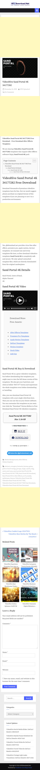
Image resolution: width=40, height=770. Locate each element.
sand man (9, 471)
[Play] (5, 308)
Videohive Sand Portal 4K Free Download (15, 485)
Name (5, 652)
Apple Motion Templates (19, 340)
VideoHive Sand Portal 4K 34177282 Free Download (18, 165)
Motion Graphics (16, 347)
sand (4, 471)
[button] (20, 300)
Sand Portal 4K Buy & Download (22, 172)
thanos (12, 478)
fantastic (20, 466)
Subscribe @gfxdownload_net (21, 453)
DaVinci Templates (17, 343)
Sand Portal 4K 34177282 (10, 473)
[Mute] (32, 308)
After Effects (23, 459)
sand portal (17, 471)
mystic (28, 469)
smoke (29, 476)
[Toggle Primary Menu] (37, 10)
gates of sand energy (9, 469)
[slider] (18, 308)
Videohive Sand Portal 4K (23, 478)
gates (31, 466)
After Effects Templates (19, 332)
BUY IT (21, 431)
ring (32, 469)
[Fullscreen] (35, 308)
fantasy (26, 466)
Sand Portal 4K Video (16, 170)
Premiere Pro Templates (19, 336)
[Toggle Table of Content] (33, 160)
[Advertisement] (20, 37)
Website (5, 670)
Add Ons (13, 354)
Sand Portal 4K (26, 471)
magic (24, 469)
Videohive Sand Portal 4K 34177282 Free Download (18, 483)
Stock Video (14, 350)
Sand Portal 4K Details (14, 168)
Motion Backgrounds (11, 459)
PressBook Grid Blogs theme (23, 767)
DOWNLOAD (21, 437)
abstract (7, 466)
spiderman (6, 478)
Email (5, 661)
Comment (6, 624)
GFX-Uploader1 (25, 89)
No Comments (9, 92)
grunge (18, 469)
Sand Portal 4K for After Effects (12, 476)
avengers (14, 466)
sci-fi (24, 476)
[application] (20, 300)
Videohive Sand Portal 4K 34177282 (13, 480)
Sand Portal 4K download (27, 473)
